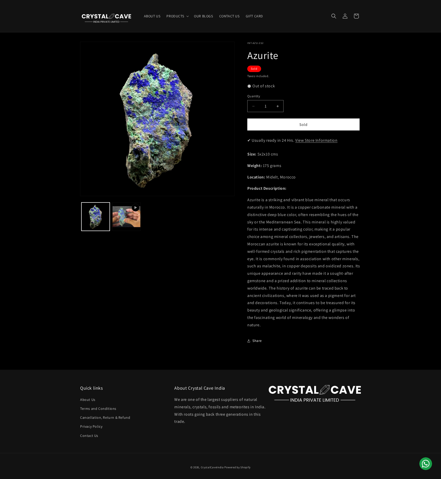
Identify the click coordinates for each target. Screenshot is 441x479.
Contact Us (89, 435)
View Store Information (316, 140)
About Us (87, 399)
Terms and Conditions (98, 408)
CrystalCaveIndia (212, 467)
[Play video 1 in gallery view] (126, 216)
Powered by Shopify (237, 467)
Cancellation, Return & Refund (105, 417)
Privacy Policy (91, 426)
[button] (177, 16)
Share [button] (257, 340)
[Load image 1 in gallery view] (95, 216)
